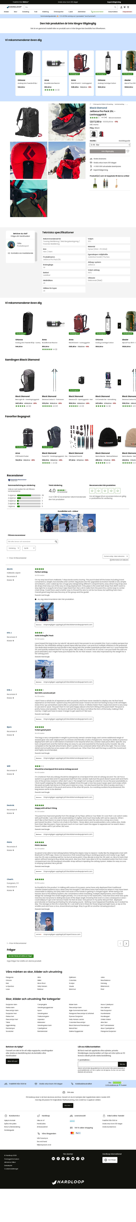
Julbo (103, 977)
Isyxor (40, 1010)
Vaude (71, 986)
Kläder (6, 12)
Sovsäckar (9, 1031)
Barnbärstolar (42, 1031)
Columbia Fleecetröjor (77, 1022)
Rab (7, 983)
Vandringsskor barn (45, 1025)
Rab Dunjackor (106, 1010)
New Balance (105, 980)
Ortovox (9, 980)
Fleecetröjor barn (75, 1007)
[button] (28, 122)
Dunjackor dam (11, 1004)
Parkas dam (10, 1007)
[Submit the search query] (115, 7)
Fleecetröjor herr (12, 1019)
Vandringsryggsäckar (45, 1007)
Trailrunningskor (43, 1016)
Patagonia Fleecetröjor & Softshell (81, 1013)
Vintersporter (58, 12)
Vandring (25, 12)
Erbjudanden (127, 12)
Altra (39, 977)
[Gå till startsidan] (91, 104)
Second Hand (98, 12)
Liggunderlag (10, 1025)
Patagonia (9, 977)
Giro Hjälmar (105, 1007)
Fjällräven (72, 977)
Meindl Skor (73, 1028)
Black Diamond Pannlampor (79, 1025)
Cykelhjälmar (42, 1028)
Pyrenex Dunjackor (76, 1016)
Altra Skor (104, 1022)
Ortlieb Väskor (106, 1019)
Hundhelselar (105, 1013)
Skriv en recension (115, 118)
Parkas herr (10, 1016)
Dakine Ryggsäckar (76, 1031)
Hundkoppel (105, 1016)
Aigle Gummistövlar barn (78, 1010)
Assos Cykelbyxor (107, 1004)
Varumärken (113, 12)
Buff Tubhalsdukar (107, 1025)
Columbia (72, 980)
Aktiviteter (82, 12)
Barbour (40, 989)
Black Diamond (98, 108)
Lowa (8, 989)
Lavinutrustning (119, 104)
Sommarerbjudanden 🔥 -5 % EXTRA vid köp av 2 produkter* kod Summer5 (68, 16)
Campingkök (42, 1004)
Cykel (71, 12)
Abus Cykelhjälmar (107, 1028)
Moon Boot (41, 983)
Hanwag (104, 983)
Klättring (45, 12)
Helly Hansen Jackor (76, 1019)
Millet (39, 980)
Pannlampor (10, 1028)
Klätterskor (41, 1022)
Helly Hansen (42, 986)
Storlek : (93, 141)
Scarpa (71, 983)
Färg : (94, 128)
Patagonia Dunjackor (108, 1031)
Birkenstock (105, 986)
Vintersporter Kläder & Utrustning (103, 104)
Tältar (8, 1022)
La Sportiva (10, 986)
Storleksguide (124, 141)
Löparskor (41, 1019)
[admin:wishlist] (128, 151)
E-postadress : (84, 1060)
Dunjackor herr (11, 1013)
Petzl (102, 989)
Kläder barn (73, 1004)
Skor (15, 12)
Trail (35, 12)
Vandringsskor (43, 1013)
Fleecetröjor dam (12, 1010)
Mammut (72, 989)
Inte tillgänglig (108, 151)
